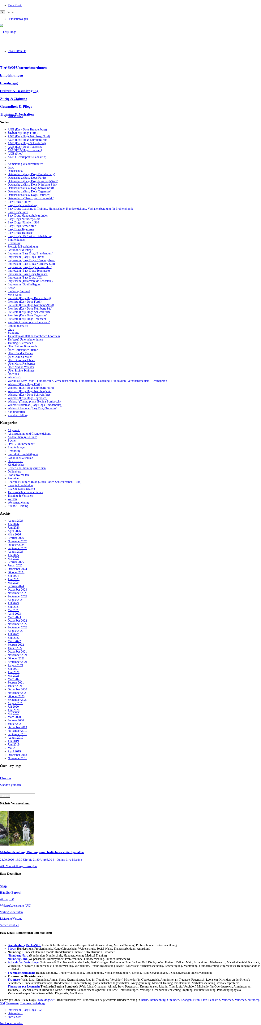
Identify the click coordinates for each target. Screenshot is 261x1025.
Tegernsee (12, 1003)
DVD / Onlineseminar (21, 444)
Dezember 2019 (17, 727)
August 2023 (15, 599)
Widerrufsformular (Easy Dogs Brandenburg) (35, 405)
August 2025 (15, 551)
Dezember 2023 (17, 589)
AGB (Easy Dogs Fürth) (22, 132)
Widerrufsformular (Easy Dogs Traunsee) (32, 408)
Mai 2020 (13, 713)
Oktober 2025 (16, 544)
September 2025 (17, 548)
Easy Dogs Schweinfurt (22, 225)
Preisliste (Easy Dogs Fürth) (24, 301)
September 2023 (17, 596)
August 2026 (15, 520)
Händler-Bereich (10, 892)
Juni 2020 (13, 710)
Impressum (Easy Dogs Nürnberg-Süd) (31, 263)
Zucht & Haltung (13, 99)
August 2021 (15, 665)
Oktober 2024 (16, 572)
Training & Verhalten (17, 114)
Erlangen (186, 999)
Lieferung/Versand (19, 291)
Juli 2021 (13, 668)
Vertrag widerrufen (11, 912)
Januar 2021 (15, 686)
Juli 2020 (13, 706)
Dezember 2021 (17, 651)
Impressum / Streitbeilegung (24, 284)
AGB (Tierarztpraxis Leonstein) (27, 157)
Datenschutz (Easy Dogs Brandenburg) (31, 174)
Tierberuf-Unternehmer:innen (23, 68)
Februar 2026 (16, 537)
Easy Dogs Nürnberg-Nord (24, 219)
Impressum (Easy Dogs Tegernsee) (29, 270)
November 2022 (17, 624)
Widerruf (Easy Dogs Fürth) (24, 384)
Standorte (13, 332)
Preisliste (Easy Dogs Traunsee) (27, 318)
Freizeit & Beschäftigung (19, 91)
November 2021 (17, 655)
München (227, 999)
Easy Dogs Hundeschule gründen (28, 215)
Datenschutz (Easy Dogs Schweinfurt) (31, 188)
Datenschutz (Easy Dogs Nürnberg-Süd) (32, 184)
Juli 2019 (13, 741)
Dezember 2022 (17, 620)
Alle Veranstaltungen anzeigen (18, 866)
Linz (204, 999)
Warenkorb (14, 377)
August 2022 (15, 630)
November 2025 (17, 541)
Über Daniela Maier (20, 356)
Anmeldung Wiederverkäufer (25, 163)
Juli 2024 (13, 575)
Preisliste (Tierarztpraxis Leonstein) (29, 322)
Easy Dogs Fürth (18, 212)
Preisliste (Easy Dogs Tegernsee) (27, 315)
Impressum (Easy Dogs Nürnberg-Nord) (32, 260)
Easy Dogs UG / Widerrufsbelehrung (30, 236)
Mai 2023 (13, 610)
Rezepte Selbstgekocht (21, 488)
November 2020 (17, 692)
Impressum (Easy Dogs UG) (25, 277)
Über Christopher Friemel (23, 349)
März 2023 (14, 617)
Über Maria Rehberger (21, 363)
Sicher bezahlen (9, 925)
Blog (11, 167)
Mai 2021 (13, 675)
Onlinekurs (14, 471)
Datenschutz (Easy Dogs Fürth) (27, 177)
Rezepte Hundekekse (20, 485)
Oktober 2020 (16, 696)
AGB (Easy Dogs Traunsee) (25, 150)
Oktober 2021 (16, 658)
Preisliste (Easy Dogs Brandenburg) (29, 298)
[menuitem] (134, 5)
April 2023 (14, 613)
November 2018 (17, 758)
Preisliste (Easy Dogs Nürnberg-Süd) (30, 308)
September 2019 (17, 734)
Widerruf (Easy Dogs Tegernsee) (27, 398)
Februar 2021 (16, 682)
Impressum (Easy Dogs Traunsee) (28, 274)
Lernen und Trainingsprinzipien (27, 468)
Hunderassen (15, 461)
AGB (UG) (7, 899)
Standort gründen (10, 784)
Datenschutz (15, 170)
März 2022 (14, 641)
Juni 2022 (13, 637)
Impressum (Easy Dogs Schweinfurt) (30, 267)
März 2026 (14, 534)
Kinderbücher (16, 464)
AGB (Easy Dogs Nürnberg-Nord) (29, 136)
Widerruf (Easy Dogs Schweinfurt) (29, 394)
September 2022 (17, 627)
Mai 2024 (13, 582)
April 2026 (14, 531)
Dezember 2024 (17, 568)
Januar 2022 (15, 648)
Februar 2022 (16, 644)
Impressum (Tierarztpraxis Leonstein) (30, 281)
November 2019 (17, 730)
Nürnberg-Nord (18, 955)
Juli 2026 (13, 524)
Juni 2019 (13, 744)
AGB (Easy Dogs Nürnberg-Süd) (28, 139)
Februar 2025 (16, 562)
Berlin (144, 999)
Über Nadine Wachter (21, 367)
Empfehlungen (11, 75)
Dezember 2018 (17, 754)
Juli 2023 (13, 603)
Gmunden (173, 999)
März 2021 (14, 679)
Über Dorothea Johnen (21, 360)
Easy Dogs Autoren (19, 201)
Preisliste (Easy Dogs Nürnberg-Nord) (31, 305)
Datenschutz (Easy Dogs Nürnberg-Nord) (33, 181)
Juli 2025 (13, 555)
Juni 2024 (13, 579)
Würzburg (38, 1003)
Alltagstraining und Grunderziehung (29, 433)
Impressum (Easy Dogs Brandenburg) (30, 253)
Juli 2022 (13, 634)
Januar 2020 (15, 723)
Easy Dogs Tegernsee (21, 229)
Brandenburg (158, 999)
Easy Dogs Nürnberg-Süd (23, 222)
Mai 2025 (13, 558)
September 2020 (17, 699)
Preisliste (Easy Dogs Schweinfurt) (29, 312)
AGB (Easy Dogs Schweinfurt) (27, 143)
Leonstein (214, 999)
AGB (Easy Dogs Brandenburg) (27, 129)
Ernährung (9, 83)
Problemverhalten (18, 475)
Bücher (12, 440)
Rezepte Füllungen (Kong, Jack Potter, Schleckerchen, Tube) (44, 481)
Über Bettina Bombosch (22, 346)
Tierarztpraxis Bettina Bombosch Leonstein (34, 336)
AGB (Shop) (15, 153)
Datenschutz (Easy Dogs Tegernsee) (29, 191)
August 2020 (15, 703)
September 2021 (17, 661)
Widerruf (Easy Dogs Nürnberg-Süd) (30, 391)
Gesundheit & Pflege (16, 106)
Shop (11, 329)
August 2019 (15, 737)
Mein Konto (15, 5)
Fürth (196, 999)
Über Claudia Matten (20, 353)
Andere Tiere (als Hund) (22, 437)
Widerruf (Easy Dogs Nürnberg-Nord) (31, 387)
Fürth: (12, 948)
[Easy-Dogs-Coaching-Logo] (8, 31)
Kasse (11, 287)
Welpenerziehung (18, 502)
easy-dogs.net (46, 999)
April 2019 (14, 751)
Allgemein (14, 430)
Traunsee (25, 1003)
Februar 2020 (16, 720)
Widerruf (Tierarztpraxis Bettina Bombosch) (34, 401)
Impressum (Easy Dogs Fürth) (26, 256)
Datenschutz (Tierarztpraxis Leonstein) (31, 198)
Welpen (12, 499)
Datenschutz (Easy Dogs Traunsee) (29, 194)
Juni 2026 (13, 527)
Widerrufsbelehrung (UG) (15, 905)
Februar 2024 (16, 586)
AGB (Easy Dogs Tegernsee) (25, 146)
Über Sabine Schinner (21, 370)
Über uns (13, 374)
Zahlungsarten (16, 411)
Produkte (13, 478)
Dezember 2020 (17, 689)
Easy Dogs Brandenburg (22, 205)
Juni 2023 (13, 606)
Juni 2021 (13, 672)
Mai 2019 (13, 748)
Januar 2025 (15, 565)
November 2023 (17, 593)
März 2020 (14, 717)
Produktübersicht (18, 325)
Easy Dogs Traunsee (20, 232)
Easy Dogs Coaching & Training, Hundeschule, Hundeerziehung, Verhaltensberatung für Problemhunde (70, 208)
